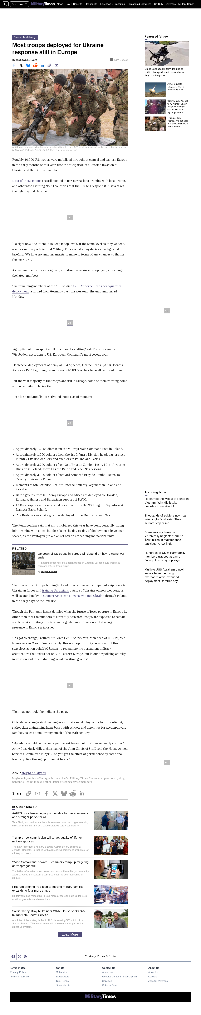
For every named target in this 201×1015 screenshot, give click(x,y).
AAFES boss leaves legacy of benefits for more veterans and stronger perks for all (50, 815)
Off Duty (158, 4)
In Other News (23, 806)
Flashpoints (91, 4)
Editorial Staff (109, 985)
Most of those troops (26, 181)
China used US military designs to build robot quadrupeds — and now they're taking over (164, 72)
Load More (70, 934)
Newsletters (62, 976)
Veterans (171, 4)
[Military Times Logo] (43, 4)
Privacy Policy (18, 972)
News (60, 4)
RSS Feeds (62, 980)
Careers (152, 976)
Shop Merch (62, 985)
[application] (167, 53)
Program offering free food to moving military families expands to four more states (48, 888)
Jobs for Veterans (158, 980)
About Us (153, 972)
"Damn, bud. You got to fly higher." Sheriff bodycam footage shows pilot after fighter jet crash (177, 107)
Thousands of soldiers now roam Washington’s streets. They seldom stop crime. (166, 519)
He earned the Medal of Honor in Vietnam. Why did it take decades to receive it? (167, 502)
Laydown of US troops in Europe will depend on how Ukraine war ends (81, 555)
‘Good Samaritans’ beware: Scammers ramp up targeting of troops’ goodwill (50, 864)
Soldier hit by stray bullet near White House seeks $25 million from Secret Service (48, 913)
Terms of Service (19, 976)
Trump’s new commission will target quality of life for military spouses (47, 839)
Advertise (107, 972)
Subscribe (61, 972)
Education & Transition (112, 4)
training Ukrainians (55, 590)
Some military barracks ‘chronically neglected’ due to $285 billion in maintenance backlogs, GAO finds (164, 538)
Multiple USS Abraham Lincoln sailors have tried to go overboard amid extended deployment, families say (165, 575)
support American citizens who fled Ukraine (73, 596)
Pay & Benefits (74, 4)
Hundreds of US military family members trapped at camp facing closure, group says (165, 556)
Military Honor (186, 4)
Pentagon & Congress (139, 4)
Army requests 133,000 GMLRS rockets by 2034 (175, 87)
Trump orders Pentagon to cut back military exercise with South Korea (177, 122)
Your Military (25, 37)
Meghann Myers (26, 59)
